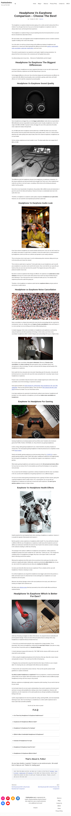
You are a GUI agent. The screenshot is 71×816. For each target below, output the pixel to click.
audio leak (23, 48)
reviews (52, 771)
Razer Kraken (18, 450)
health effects (30, 48)
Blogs (59, 800)
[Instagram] (3, 798)
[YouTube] (8, 803)
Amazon (35, 807)
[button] (41, 3)
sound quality (54, 46)
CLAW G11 (49, 454)
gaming (49, 46)
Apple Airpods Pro (29, 385)
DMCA (68, 3)
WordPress (13, 814)
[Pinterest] (8, 798)
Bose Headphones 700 (46, 385)
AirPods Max (37, 385)
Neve (2, 814)
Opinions (41, 19)
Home (34, 3)
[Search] (15, 3)
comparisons (22, 773)
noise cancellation (16, 48)
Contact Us (61, 3)
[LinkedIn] (18, 798)
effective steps (23, 587)
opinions (30, 773)
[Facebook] (3, 803)
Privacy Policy (53, 3)
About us (46, 3)
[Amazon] (13, 798)
